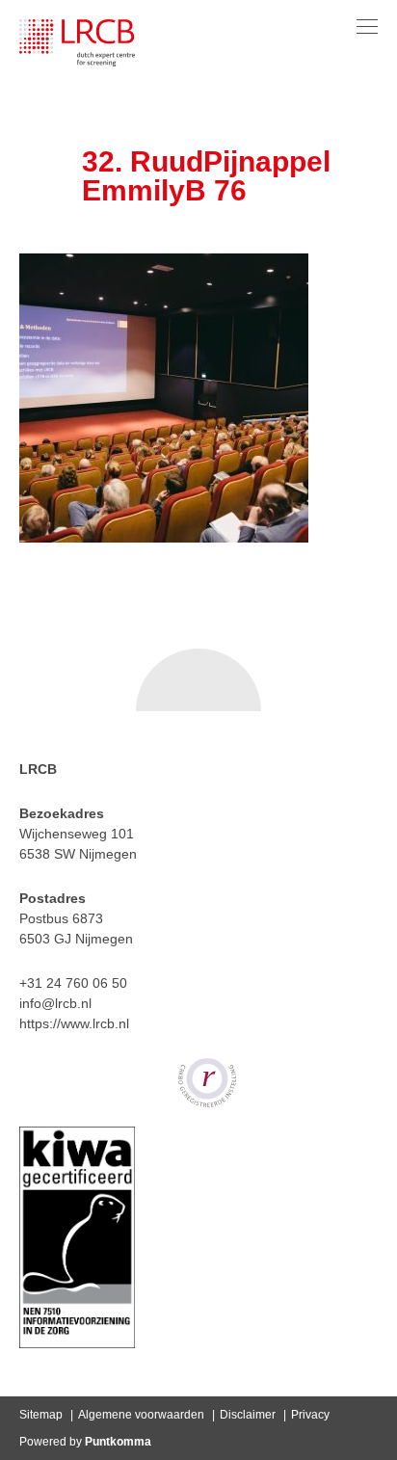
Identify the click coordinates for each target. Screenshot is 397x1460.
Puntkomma (118, 1441)
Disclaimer (248, 1414)
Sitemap (41, 1414)
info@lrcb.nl (55, 1003)
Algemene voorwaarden (141, 1414)
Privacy (310, 1414)
